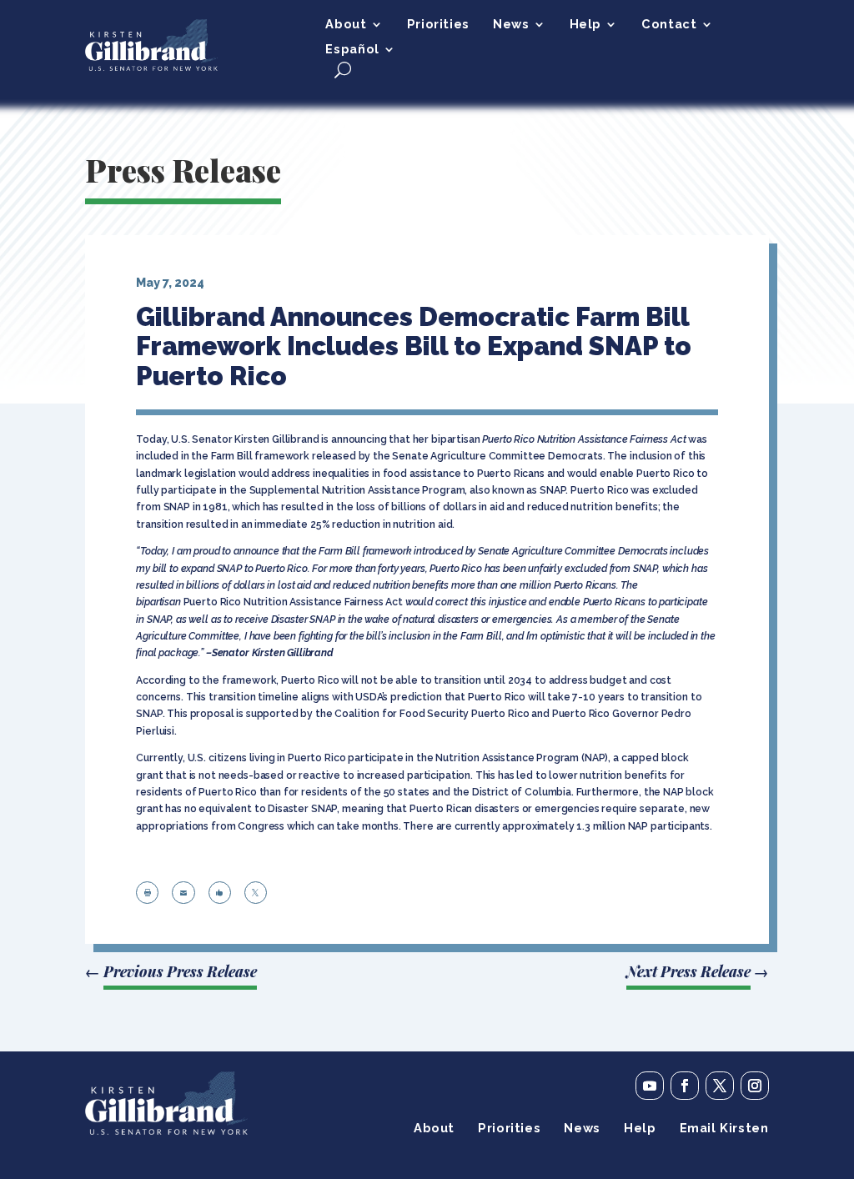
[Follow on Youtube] (649, 1085)
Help (585, 24)
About (345, 24)
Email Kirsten (724, 1128)
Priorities (438, 24)
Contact (668, 24)
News (511, 24)
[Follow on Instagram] (755, 1085)
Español (352, 49)
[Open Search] (342, 70)
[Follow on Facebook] (685, 1085)
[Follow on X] (720, 1085)
